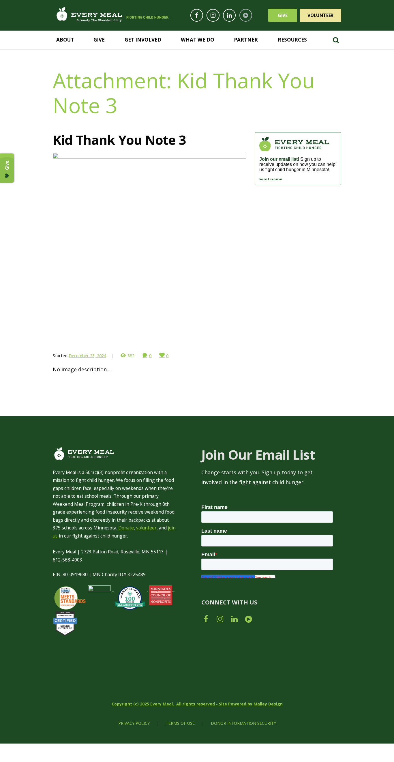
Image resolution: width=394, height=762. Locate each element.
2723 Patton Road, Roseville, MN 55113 (122, 551)
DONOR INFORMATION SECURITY (243, 723)
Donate (126, 528)
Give (283, 15)
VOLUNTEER (320, 15)
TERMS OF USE (180, 723)
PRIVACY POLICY (134, 723)
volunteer (146, 528)
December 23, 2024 (87, 355)
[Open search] (335, 39)
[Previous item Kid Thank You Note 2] (101, 249)
